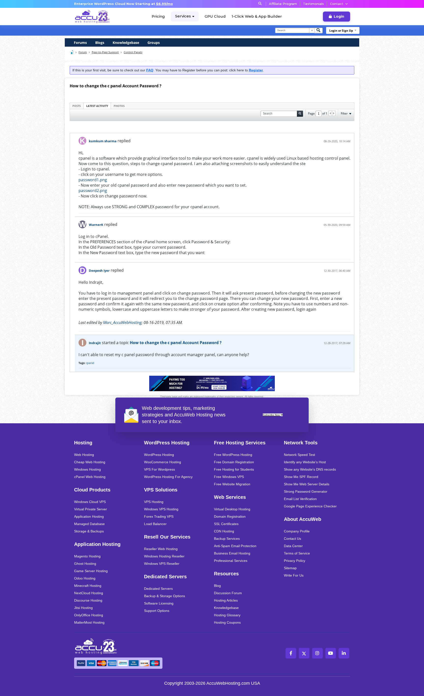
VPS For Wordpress (159, 469)
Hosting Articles (226, 600)
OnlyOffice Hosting (88, 615)
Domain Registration (230, 516)
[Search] (318, 30)
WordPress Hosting (166, 442)
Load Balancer (155, 524)
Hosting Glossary (227, 615)
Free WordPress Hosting (233, 455)
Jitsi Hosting (83, 608)
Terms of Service (297, 553)
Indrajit (95, 343)
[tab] (76, 106)
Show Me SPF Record (301, 477)
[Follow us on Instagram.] (317, 653)
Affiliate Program (283, 4)
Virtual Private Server (90, 509)
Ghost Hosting (85, 564)
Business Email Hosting (232, 553)
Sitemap (290, 568)
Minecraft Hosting (87, 586)
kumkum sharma (103, 141)
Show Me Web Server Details (306, 484)
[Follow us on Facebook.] (291, 653)
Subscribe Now (271, 414)
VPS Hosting (153, 502)
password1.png (93, 179)
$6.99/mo (164, 4)
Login (339, 16)
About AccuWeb (302, 519)
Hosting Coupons (227, 622)
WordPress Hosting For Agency (168, 477)
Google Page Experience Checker (310, 506)
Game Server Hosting (91, 571)
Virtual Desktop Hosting (232, 509)
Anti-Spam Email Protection (235, 546)
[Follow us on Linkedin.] (344, 653)
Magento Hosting (87, 556)
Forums (80, 42)
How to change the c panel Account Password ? (176, 342)
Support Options (156, 611)
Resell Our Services (167, 537)
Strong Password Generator (305, 491)
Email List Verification (300, 499)
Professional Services (230, 561)
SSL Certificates (226, 524)
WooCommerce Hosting (162, 462)
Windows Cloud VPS (90, 502)
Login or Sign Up (341, 30)
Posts (76, 106)
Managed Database (89, 524)
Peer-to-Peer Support (105, 52)
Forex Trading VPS (158, 516)
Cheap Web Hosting (89, 462)
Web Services (230, 497)
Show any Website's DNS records (310, 469)
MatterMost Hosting (89, 622)
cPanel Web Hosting (90, 477)
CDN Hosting (224, 531)
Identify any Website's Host (305, 462)
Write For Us (294, 575)
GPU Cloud (215, 16)
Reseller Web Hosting (161, 549)
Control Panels (133, 52)
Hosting (83, 442)
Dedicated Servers (165, 576)
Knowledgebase (126, 42)
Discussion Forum (228, 593)
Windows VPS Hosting (161, 509)
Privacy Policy (294, 561)
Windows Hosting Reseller (164, 556)
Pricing (158, 16)
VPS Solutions (160, 489)
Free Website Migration (232, 484)
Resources (226, 573)
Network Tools (301, 442)
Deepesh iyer (99, 270)
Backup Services (227, 539)
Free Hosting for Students (234, 469)
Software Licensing (158, 603)
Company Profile (297, 531)
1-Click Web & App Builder (257, 16)
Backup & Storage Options (164, 596)
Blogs (99, 42)
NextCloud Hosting (88, 593)
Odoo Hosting (84, 578)
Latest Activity (97, 106)
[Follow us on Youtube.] (330, 653)
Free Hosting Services (239, 442)
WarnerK (96, 224)
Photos (119, 106)
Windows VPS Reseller (161, 564)
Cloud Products (92, 489)
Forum (83, 52)
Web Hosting (84, 455)
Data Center (293, 546)
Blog (217, 586)
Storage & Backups (89, 531)
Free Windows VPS (229, 477)
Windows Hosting (87, 469)
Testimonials (313, 4)
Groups (153, 42)
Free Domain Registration (234, 462)
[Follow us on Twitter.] (304, 653)
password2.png (93, 190)
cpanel (90, 363)
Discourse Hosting (88, 600)
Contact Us (292, 539)
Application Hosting (89, 516)
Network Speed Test (299, 455)
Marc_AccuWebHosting (122, 322)
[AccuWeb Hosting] (92, 16)
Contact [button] (336, 4)
